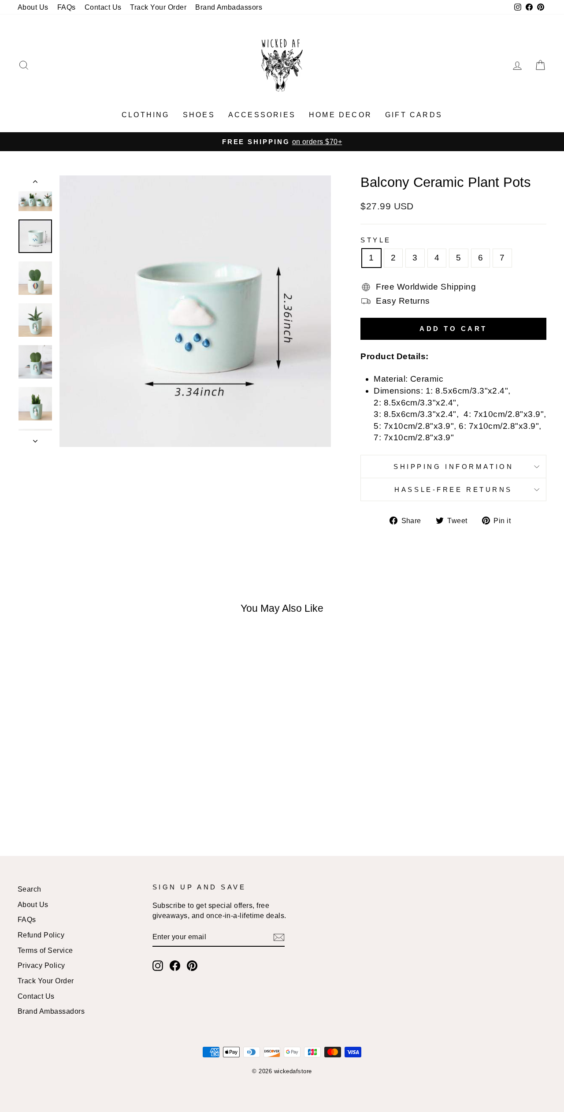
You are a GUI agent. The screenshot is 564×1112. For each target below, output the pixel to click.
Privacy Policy (41, 965)
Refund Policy (41, 935)
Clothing (146, 115)
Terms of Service (45, 950)
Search (29, 889)
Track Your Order (158, 7)
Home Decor (340, 115)
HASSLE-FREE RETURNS (453, 489)
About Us (33, 7)
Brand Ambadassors (228, 7)
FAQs (66, 7)
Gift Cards (413, 115)
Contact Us (103, 7)
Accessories (262, 115)
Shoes (199, 115)
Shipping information (453, 466)
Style (375, 240)
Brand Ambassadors (51, 1011)
